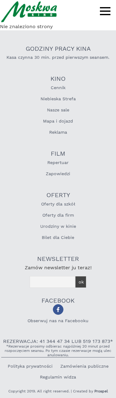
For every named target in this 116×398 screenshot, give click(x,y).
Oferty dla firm (58, 215)
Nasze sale (58, 109)
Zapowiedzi (58, 173)
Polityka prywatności (30, 366)
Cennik (58, 87)
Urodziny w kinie (58, 226)
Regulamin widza (58, 376)
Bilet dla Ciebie (58, 237)
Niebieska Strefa (58, 98)
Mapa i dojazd (58, 121)
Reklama (58, 132)
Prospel (101, 391)
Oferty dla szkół (58, 203)
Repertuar (58, 162)
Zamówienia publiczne (84, 366)
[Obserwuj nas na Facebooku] (58, 309)
